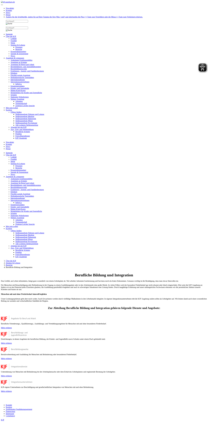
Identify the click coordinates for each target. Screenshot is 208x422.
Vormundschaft (21, 103)
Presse (8, 15)
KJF (2, 420)
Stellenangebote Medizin (24, 116)
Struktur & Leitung (18, 45)
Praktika (18, 134)
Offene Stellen (16, 112)
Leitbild (13, 39)
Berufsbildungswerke (19, 69)
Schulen (14, 95)
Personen (18, 47)
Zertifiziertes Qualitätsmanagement (19, 409)
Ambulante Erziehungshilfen (21, 60)
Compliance (10, 416)
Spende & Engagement (19, 54)
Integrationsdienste (18, 80)
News (8, 13)
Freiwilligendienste (22, 136)
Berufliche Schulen (22, 132)
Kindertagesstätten (18, 86)
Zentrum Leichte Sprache (25, 106)
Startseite (9, 34)
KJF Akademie (21, 138)
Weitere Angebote (17, 99)
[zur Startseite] (8, 2)
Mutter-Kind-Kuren (18, 90)
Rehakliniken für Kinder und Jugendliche (26, 93)
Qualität (14, 41)
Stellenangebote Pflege (24, 121)
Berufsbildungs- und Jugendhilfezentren (26, 67)
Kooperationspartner (18, 52)
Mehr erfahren (6, 328)
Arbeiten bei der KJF (19, 127)
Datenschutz (10, 411)
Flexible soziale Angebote (20, 75)
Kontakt (9, 10)
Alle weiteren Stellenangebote (26, 125)
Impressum (10, 414)
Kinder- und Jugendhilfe (20, 88)
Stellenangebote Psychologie (26, 123)
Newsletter (10, 8)
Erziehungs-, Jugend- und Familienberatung (27, 71)
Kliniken (14, 73)
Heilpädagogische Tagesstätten (22, 77)
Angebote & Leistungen (15, 58)
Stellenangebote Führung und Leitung (29, 114)
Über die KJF (11, 36)
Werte (13, 43)
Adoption (19, 101)
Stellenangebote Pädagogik (25, 119)
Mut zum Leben (12, 108)
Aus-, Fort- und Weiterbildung (22, 129)
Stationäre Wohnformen (20, 97)
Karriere (9, 110)
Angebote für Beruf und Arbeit (22, 64)
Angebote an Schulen (19, 62)
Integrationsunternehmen (20, 82)
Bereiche (18, 49)
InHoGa (18, 84)
